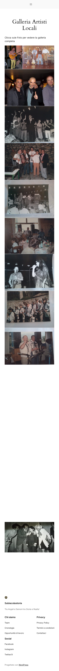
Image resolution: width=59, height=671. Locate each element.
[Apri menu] (31, 4)
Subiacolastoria (13, 603)
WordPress (23, 665)
